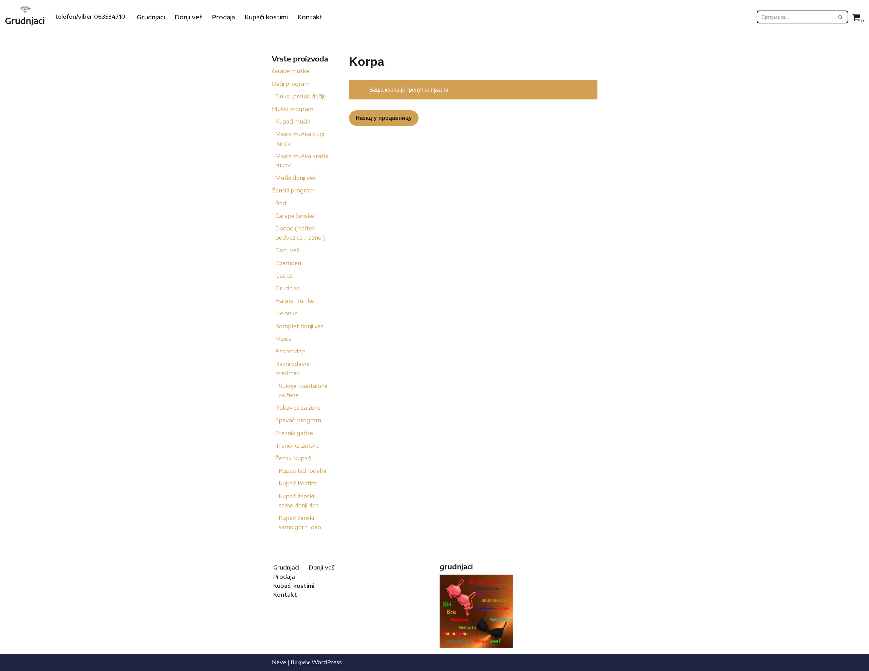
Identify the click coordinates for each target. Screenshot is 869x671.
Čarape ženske (294, 215)
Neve (279, 662)
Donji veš (188, 17)
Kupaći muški (292, 121)
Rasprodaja (290, 351)
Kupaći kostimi (266, 17)
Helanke (286, 313)
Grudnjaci (151, 17)
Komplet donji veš (299, 326)
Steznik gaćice (294, 433)
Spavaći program (298, 420)
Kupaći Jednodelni (302, 470)
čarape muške (290, 71)
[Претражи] (840, 17)
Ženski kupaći (293, 458)
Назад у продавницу (384, 117)
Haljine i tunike (294, 300)
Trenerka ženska (297, 445)
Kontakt (309, 17)
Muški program (292, 109)
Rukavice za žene (297, 407)
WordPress (327, 662)
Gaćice (283, 275)
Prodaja (223, 17)
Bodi (281, 203)
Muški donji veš (295, 177)
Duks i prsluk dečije (300, 96)
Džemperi (288, 263)
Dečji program (291, 83)
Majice (283, 338)
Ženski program (293, 190)
